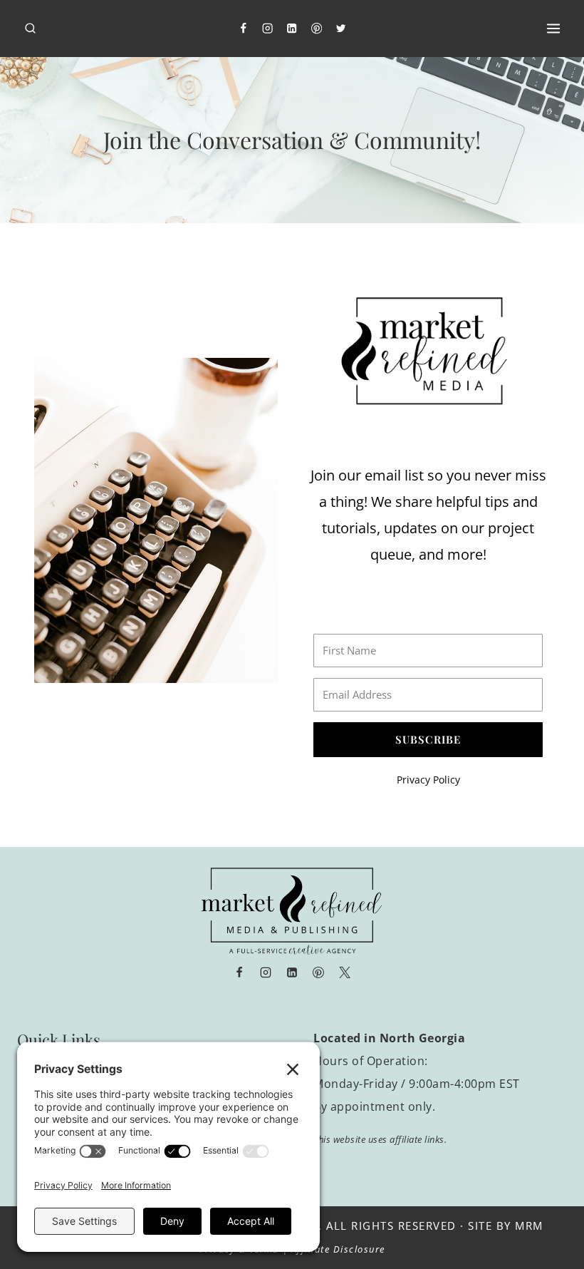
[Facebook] (243, 29)
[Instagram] (267, 29)
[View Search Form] (30, 29)
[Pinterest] (317, 29)
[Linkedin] (292, 29)
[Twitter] (341, 29)
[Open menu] (553, 28)
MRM (529, 1225)
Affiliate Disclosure (338, 1249)
